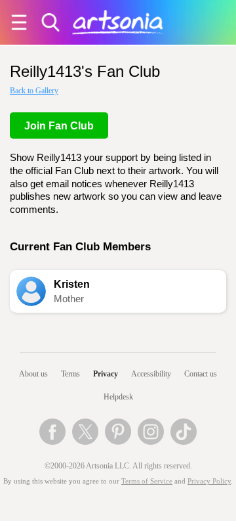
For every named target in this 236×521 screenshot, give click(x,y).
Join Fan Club (59, 125)
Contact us (200, 373)
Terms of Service (146, 481)
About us (33, 373)
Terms (70, 373)
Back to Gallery (34, 90)
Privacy (105, 373)
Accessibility (151, 373)
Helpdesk (118, 396)
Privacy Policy (209, 481)
